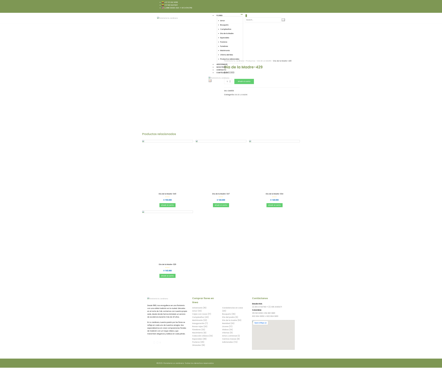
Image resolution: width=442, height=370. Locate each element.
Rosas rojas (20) (199, 326)
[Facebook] (280, 5)
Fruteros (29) (198, 342)
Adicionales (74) (230, 342)
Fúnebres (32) (198, 329)
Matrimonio (225, 50)
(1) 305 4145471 (275, 307)
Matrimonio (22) (199, 320)
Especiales (224, 37)
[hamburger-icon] (242, 14)
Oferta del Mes (226, 54)
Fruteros (223, 42)
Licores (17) (227, 326)
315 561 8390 (257, 313)
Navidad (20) (228, 323)
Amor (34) (197, 311)
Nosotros (221, 67)
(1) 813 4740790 (259, 307)
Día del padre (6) (230, 317)
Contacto (221, 70)
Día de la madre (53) (231, 320)
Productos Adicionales (229, 59)
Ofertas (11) (227, 332)
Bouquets (224, 25)
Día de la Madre (227, 33)
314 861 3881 (270, 313)
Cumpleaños (225, 29)
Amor (222, 20)
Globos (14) (227, 329)
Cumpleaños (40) (200, 317)
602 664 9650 (258, 316)
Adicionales (222, 64)
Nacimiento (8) (199, 332)
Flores (219, 15)
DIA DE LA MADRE (241, 95)
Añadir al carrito (244, 81)
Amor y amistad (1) (231, 336)
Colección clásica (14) (202, 336)
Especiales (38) (199, 339)
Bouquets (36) (229, 314)
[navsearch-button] (246, 15)
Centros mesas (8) (231, 339)
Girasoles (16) (198, 345)
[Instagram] (282, 5)
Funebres (224, 46)
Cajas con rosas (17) (201, 314)
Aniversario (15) (199, 308)
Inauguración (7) (200, 323)
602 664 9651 (272, 316)
